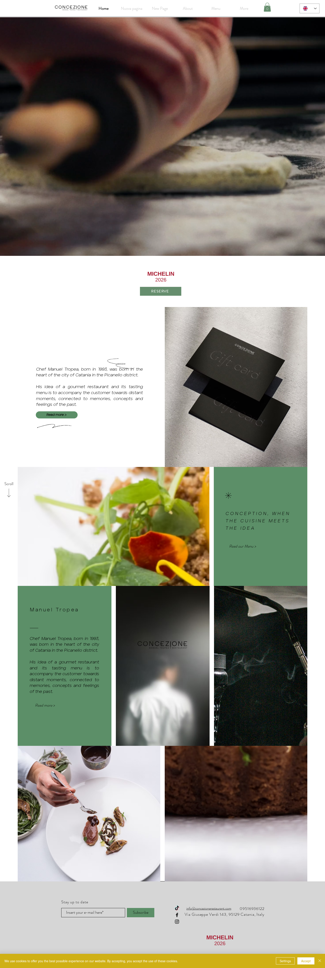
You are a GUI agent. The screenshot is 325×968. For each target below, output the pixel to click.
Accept (306, 961)
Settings (285, 961)
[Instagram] (177, 921)
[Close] (319, 960)
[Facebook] (177, 915)
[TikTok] (177, 908)
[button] (267, 7)
